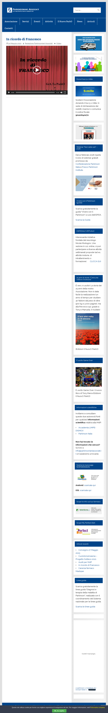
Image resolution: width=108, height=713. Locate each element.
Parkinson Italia (85, 433)
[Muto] (61, 92)
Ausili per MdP (85, 562)
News (79, 21)
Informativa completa (98, 707)
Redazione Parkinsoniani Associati (39, 43)
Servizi (25, 21)
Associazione (11, 21)
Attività (49, 21)
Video (58, 43)
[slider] (35, 92)
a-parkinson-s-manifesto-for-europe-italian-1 (86, 689)
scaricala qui (90, 485)
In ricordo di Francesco (88, 565)
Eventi (37, 21)
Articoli (91, 21)
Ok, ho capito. (59, 711)
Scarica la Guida (83, 220)
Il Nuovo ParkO (65, 21)
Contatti (9, 28)
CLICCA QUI (95, 261)
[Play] (9, 92)
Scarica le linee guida (85, 606)
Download (92, 690)
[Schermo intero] (65, 92)
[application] (37, 70)
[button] (37, 70)
